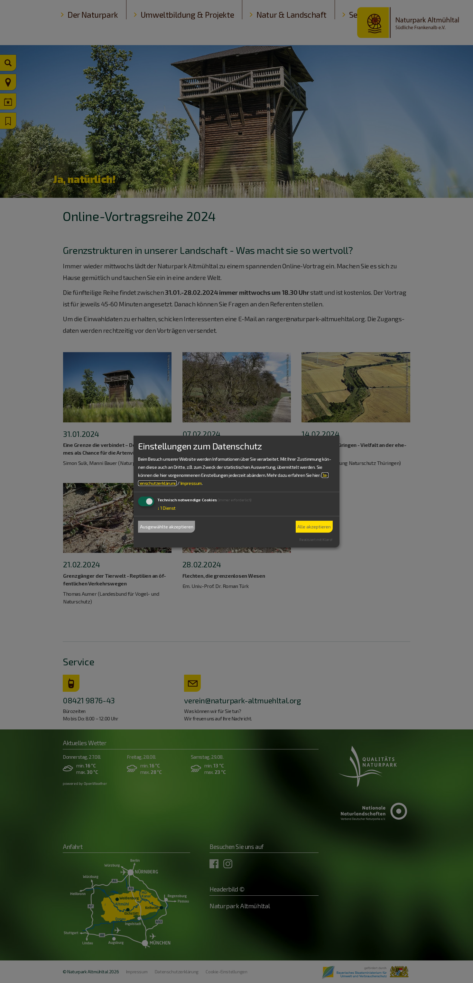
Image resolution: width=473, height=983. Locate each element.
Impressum (191, 483)
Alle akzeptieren (314, 526)
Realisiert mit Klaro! (315, 539)
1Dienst (166, 508)
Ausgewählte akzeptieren (166, 526)
